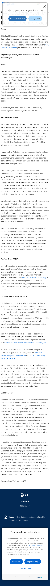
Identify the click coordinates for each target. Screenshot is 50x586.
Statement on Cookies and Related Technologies (25, 342)
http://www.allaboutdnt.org (34, 278)
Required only (32, 561)
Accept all (16, 561)
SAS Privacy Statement (35, 545)
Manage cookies (25, 568)
